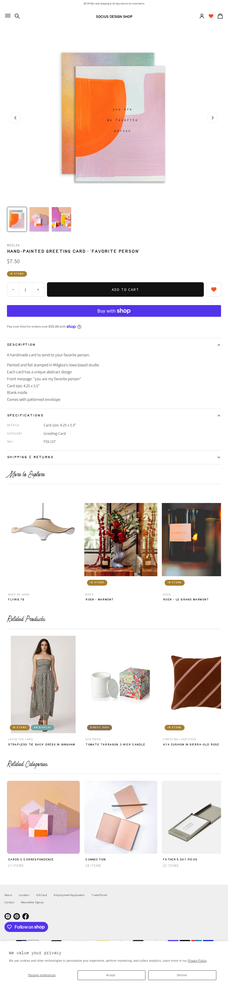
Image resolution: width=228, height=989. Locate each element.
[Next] (218, 541)
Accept (110, 975)
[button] (17, 16)
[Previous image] (15, 117)
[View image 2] (39, 219)
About (8, 895)
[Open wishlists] (211, 16)
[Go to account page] (202, 16)
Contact (9, 902)
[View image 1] (17, 219)
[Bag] (219, 16)
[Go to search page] (17, 16)
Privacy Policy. (197, 960)
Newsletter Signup (32, 902)
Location (24, 895)
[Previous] (10, 541)
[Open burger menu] (7, 15)
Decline (182, 975)
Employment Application (69, 895)
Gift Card (41, 895)
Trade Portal (99, 895)
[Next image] (212, 117)
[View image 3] (61, 219)
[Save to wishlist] (214, 289)
